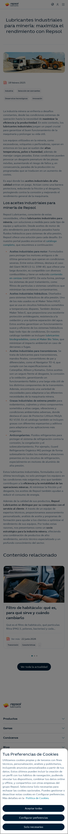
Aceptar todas (33, 808)
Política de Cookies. (37, 798)
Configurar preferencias (33, 817)
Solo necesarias (33, 826)
